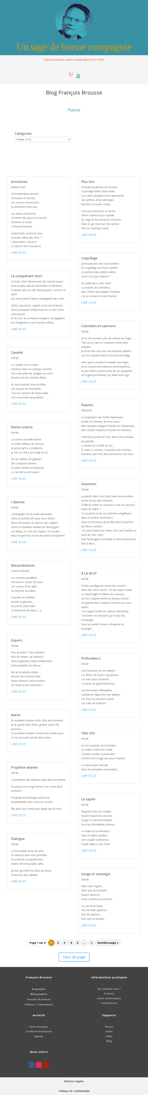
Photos (109, 1026)
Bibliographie (39, 994)
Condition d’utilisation (39, 1031)
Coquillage (89, 258)
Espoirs (17, 640)
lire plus (18, 252)
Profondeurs (91, 658)
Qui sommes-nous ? (109, 988)
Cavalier (17, 352)
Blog (109, 1041)
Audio (109, 1031)
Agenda (38, 1036)
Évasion (87, 405)
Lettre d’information (109, 998)
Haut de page (74, 957)
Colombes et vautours (98, 326)
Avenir (16, 715)
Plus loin (87, 181)
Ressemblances (23, 565)
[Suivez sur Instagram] (39, 1065)
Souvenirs (88, 484)
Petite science (22, 427)
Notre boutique (39, 1026)
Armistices (19, 181)
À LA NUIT (89, 573)
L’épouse (18, 502)
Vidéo (109, 1036)
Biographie (39, 989)
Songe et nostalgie (95, 874)
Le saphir (88, 799)
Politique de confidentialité (74, 1091)
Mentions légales (74, 1081)
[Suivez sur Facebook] (31, 1065)
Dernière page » (107, 942)
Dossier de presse (39, 999)
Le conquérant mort (26, 276)
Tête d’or (88, 733)
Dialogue (18, 838)
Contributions (109, 1003)
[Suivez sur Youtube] (46, 1065)
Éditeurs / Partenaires (39, 1004)
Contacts (109, 993)
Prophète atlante (24, 767)
